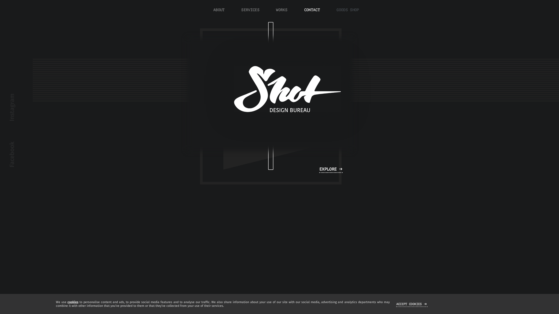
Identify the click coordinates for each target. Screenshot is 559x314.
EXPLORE (328, 169)
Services (250, 10)
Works (281, 10)
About (219, 10)
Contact (312, 10)
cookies (72, 302)
